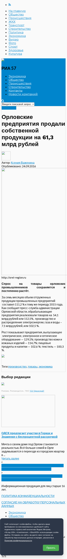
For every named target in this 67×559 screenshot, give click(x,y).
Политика (16, 32)
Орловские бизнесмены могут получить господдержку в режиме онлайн (31, 477)
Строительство (20, 29)
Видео (14, 39)
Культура (15, 54)
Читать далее (10, 458)
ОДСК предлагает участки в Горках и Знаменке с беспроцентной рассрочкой (29, 434)
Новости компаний (23, 94)
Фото (12, 43)
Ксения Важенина (22, 162)
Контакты (16, 90)
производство (17, 366)
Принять (50, 548)
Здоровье (16, 50)
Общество (16, 14)
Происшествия (20, 18)
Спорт (13, 46)
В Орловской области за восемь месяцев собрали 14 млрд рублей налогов (32, 467)
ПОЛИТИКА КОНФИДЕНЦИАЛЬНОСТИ (27, 496)
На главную (17, 11)
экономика (46, 366)
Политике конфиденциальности (18, 541)
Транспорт (16, 25)
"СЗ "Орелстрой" (37, 391)
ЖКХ (12, 21)
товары (33, 366)
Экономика (17, 36)
